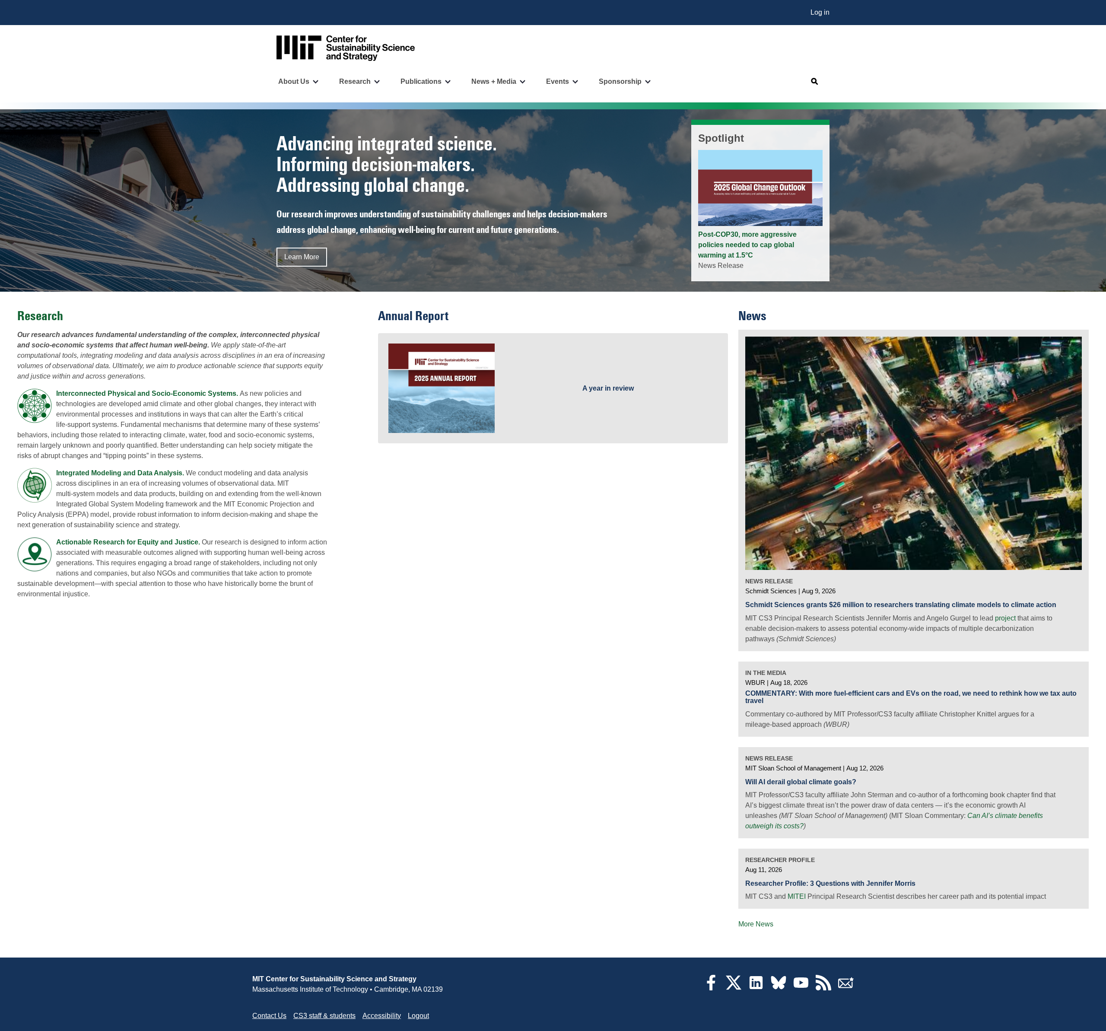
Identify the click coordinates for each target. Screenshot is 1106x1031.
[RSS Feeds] (823, 988)
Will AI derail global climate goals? (800, 782)
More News (755, 924)
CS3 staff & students (324, 1015)
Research (355, 81)
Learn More (301, 257)
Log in (820, 12)
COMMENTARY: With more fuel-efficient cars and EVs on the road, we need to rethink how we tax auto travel (911, 697)
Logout (418, 1015)
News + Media (493, 81)
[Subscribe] (846, 988)
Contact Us (269, 1015)
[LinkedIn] (756, 988)
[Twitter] (733, 988)
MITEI (797, 896)
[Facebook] (711, 988)
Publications (421, 81)
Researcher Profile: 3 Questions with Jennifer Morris (830, 883)
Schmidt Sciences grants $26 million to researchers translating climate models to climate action (900, 604)
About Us (293, 81)
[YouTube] (801, 988)
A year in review (608, 388)
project (1005, 618)
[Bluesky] (778, 988)
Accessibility (381, 1015)
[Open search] (815, 81)
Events (557, 81)
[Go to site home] (345, 48)
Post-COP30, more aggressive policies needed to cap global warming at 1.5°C (747, 245)
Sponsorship (620, 81)
